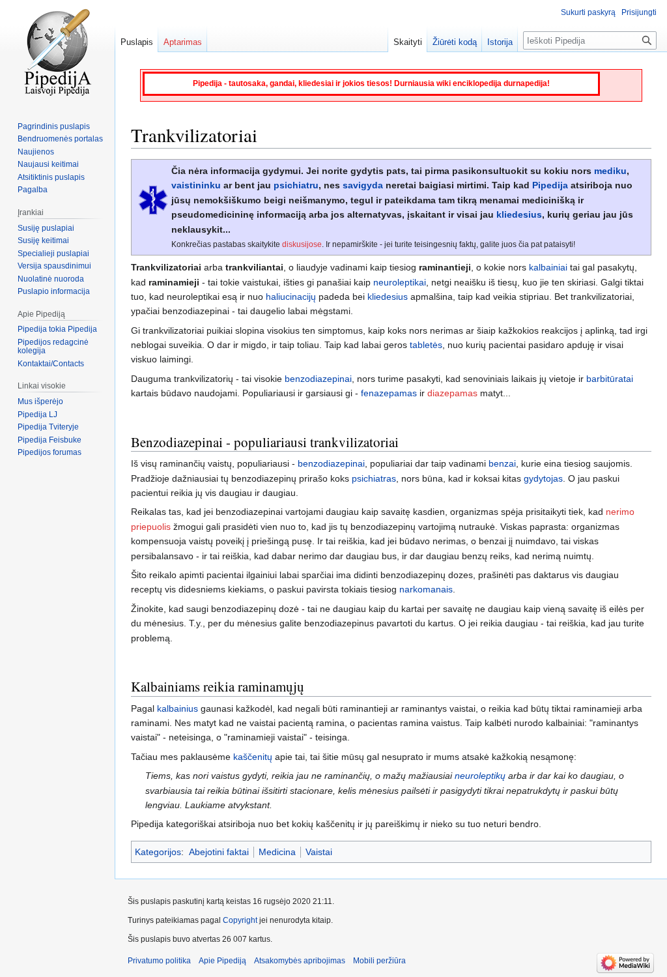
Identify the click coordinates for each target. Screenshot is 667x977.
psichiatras (374, 478)
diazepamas (452, 393)
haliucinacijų (291, 296)
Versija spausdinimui (54, 265)
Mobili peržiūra (379, 960)
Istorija (500, 42)
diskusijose (302, 244)
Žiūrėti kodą (455, 42)
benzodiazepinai (318, 378)
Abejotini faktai (219, 852)
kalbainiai (548, 267)
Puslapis (137, 42)
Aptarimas (182, 42)
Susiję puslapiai (46, 228)
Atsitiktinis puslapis (51, 177)
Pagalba (33, 189)
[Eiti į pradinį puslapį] (57, 52)
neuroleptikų (480, 775)
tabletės (426, 345)
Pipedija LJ (37, 414)
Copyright (240, 920)
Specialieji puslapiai (53, 253)
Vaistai (318, 852)
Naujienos (36, 151)
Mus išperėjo (40, 401)
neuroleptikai (399, 282)
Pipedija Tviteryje (48, 426)
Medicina (277, 852)
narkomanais (426, 589)
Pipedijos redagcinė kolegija (53, 347)
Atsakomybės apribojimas (299, 960)
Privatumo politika (159, 960)
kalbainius (177, 708)
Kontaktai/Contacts (51, 363)
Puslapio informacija (54, 291)
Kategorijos (158, 852)
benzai (502, 463)
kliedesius (519, 214)
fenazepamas (389, 393)
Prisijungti (639, 12)
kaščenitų (252, 756)
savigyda (363, 185)
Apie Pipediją (222, 960)
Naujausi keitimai (48, 164)
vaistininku (196, 185)
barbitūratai (609, 378)
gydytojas (543, 478)
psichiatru (296, 185)
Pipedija (550, 185)
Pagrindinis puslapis (54, 126)
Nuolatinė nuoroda (51, 279)
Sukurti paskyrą (588, 12)
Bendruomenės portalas (60, 138)
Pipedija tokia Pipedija (57, 329)
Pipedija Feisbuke (49, 440)
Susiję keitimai (43, 240)
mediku (610, 171)
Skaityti (407, 42)
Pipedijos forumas (49, 452)
